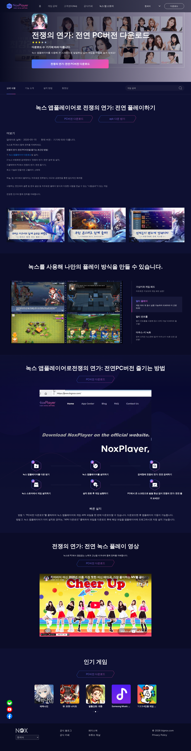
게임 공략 (52, 6)
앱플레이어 (18, 155)
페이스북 (93, 730)
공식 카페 (64, 735)
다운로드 (27, 155)
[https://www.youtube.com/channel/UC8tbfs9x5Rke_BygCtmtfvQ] (9, 709)
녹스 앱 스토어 (106, 6)
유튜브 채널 (94, 735)
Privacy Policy (159, 735)
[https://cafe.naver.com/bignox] (9, 703)
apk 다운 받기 (117, 118)
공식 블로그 (66, 730)
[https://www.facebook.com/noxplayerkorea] (9, 716)
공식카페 (88, 6)
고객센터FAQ (70, 6)
